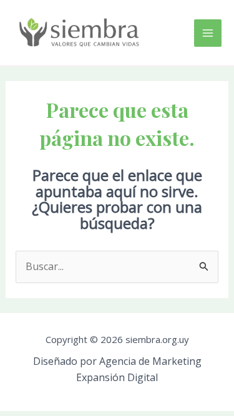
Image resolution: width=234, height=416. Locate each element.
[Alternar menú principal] (208, 33)
